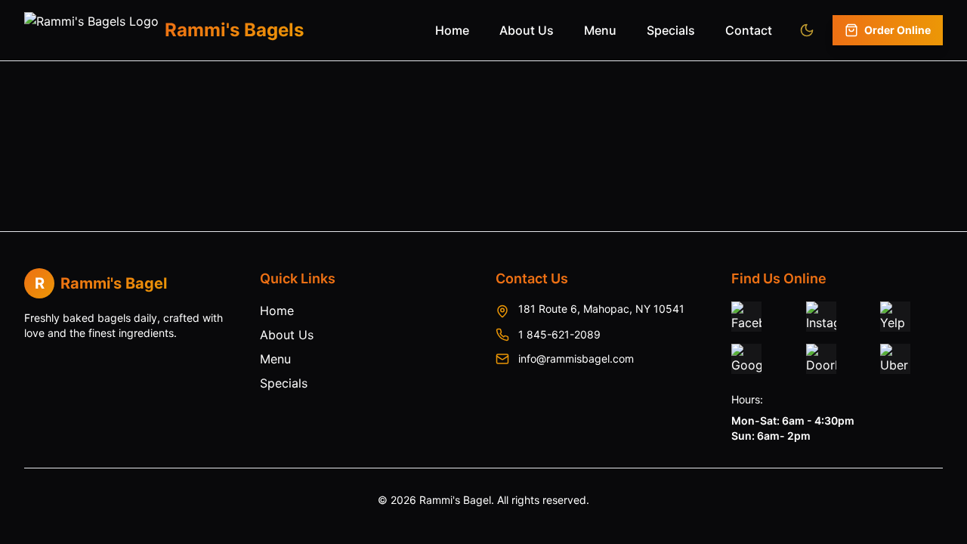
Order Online (897, 29)
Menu (600, 30)
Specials (671, 30)
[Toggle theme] (806, 30)
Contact (748, 30)
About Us (526, 30)
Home (452, 30)
